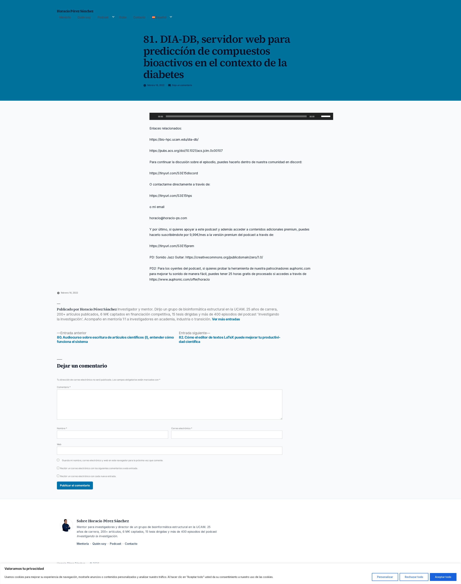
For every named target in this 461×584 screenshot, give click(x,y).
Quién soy (84, 17)
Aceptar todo (443, 576)
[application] (241, 116)
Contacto (139, 17)
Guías (122, 17)
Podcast (103, 17)
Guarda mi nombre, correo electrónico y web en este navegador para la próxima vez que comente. (112, 460)
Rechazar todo (414, 576)
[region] (230, 573)
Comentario (64, 387)
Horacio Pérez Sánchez (75, 11)
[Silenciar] (318, 116)
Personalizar (385, 576)
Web (59, 444)
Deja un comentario (182, 85)
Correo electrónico (181, 428)
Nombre (62, 428)
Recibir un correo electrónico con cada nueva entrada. (88, 476)
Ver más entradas (226, 319)
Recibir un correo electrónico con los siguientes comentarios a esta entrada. (99, 468)
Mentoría (65, 17)
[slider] (326, 116)
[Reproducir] (154, 116)
